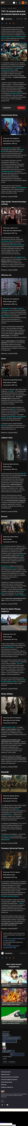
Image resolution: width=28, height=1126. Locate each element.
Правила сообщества (7, 1087)
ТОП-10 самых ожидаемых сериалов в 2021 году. (11, 946)
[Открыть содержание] (23, 2)
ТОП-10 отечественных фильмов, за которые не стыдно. (14, 939)
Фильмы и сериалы (12, 8)
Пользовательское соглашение (9, 1077)
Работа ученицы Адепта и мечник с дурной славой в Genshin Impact (12, 1003)
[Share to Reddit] (10, 23)
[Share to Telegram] (6, 23)
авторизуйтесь (6, 1034)
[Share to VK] (2, 23)
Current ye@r (6, 1054)
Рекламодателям (6, 1072)
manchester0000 (9, 19)
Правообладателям (6, 1082)
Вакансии (3, 1084)
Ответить (3, 1122)
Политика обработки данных (9, 1079)
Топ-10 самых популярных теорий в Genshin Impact (12, 985)
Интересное (3, 8)
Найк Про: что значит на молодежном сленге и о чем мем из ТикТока (12, 1022)
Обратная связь (5, 1074)
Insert (14, 1125)
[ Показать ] (21, 107)
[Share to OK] (13, 23)
